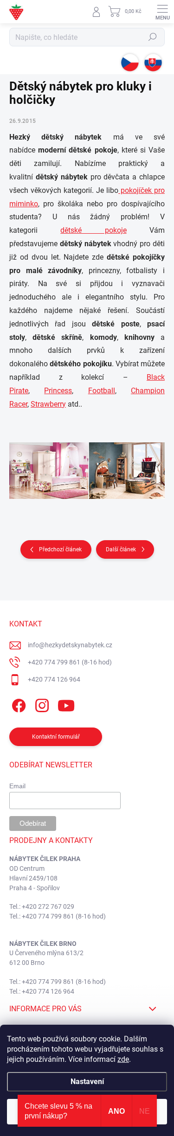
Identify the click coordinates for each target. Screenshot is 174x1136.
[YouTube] (66, 704)
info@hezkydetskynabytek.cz (70, 645)
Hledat (152, 37)
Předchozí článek (60, 549)
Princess (58, 390)
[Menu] (162, 11)
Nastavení (87, 1081)
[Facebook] (17, 704)
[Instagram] (40, 704)
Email (17, 786)
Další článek (121, 549)
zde (123, 1059)
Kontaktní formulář (56, 737)
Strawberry (48, 404)
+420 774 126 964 (54, 679)
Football (101, 390)
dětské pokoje (93, 230)
